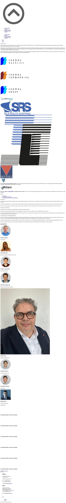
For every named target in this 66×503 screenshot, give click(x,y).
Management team (8, 30)
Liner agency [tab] (4, 195)
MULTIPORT (10, 191)
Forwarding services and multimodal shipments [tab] (10, 197)
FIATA (8, 183)
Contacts (6, 31)
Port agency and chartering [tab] (6, 196)
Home (6, 499)
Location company (8, 36)
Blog (5, 500)
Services (6, 35)
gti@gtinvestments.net (8, 483)
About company (7, 28)
